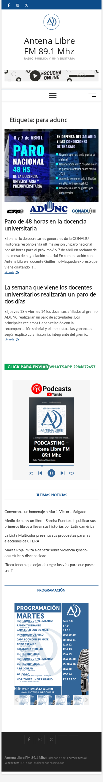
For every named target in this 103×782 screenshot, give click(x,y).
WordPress (11, 763)
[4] (83, 700)
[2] (46, 700)
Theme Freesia (76, 758)
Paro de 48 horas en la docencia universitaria (45, 224)
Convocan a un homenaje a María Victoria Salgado (45, 511)
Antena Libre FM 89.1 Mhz (49, 46)
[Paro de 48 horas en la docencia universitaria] (51, 171)
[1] (28, 700)
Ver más (17, 272)
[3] (64, 700)
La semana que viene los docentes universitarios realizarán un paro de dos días (50, 294)
